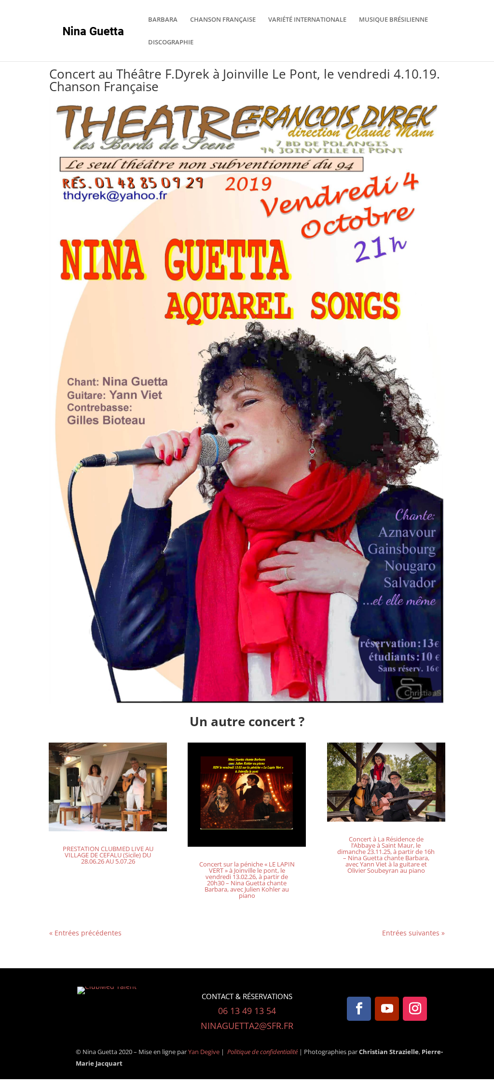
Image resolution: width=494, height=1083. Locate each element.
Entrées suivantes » (413, 932)
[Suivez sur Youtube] (387, 1009)
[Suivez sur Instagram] (415, 1009)
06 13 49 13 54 (247, 1010)
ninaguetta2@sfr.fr (247, 1025)
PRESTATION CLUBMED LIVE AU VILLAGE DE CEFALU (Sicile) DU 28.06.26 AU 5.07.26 (108, 855)
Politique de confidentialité (263, 1051)
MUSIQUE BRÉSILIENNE (393, 20)
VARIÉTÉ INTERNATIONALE (307, 20)
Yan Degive (204, 1051)
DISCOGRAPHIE (170, 42)
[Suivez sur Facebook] (359, 1009)
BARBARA (163, 20)
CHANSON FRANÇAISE (223, 20)
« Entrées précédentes (85, 932)
